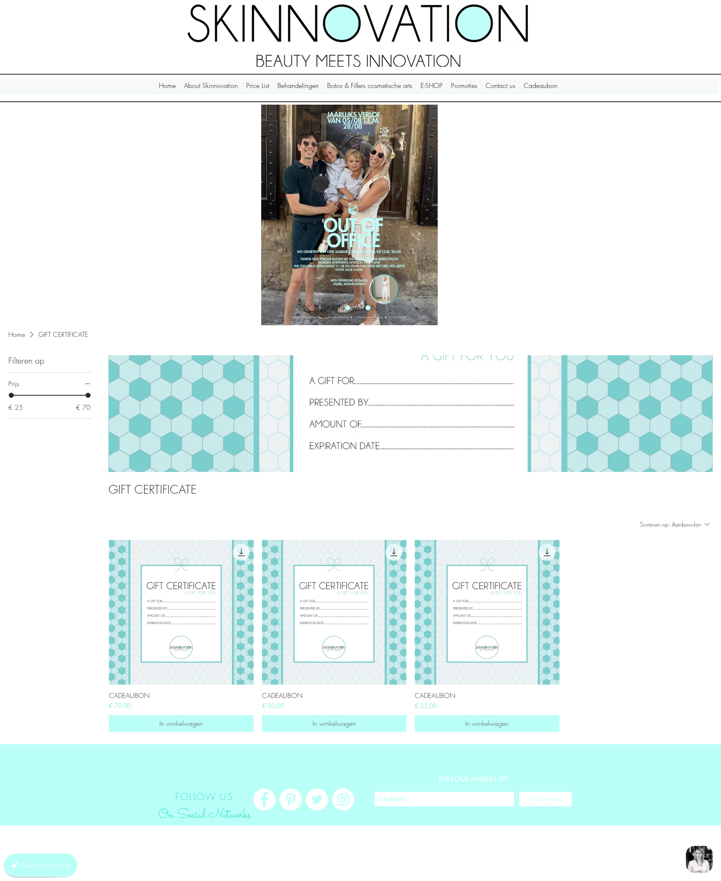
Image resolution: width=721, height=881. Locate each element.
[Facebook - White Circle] (264, 799)
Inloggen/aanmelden (528, 872)
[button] (211, 88)
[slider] (11, 395)
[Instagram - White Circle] (343, 799)
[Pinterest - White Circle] (291, 799)
